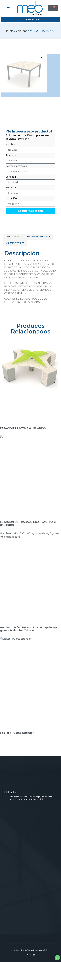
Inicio (10, 31)
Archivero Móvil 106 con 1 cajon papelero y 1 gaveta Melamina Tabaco (29, 629)
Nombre (10, 144)
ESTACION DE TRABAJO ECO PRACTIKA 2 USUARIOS (28, 523)
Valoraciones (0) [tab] (15, 242)
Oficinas (21, 31)
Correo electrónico (16, 166)
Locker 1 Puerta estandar (17, 732)
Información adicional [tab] (37, 236)
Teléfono (11, 155)
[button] (8, 8)
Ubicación (11, 198)
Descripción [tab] (13, 236)
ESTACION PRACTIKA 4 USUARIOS (23, 428)
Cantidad (11, 177)
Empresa (11, 188)
